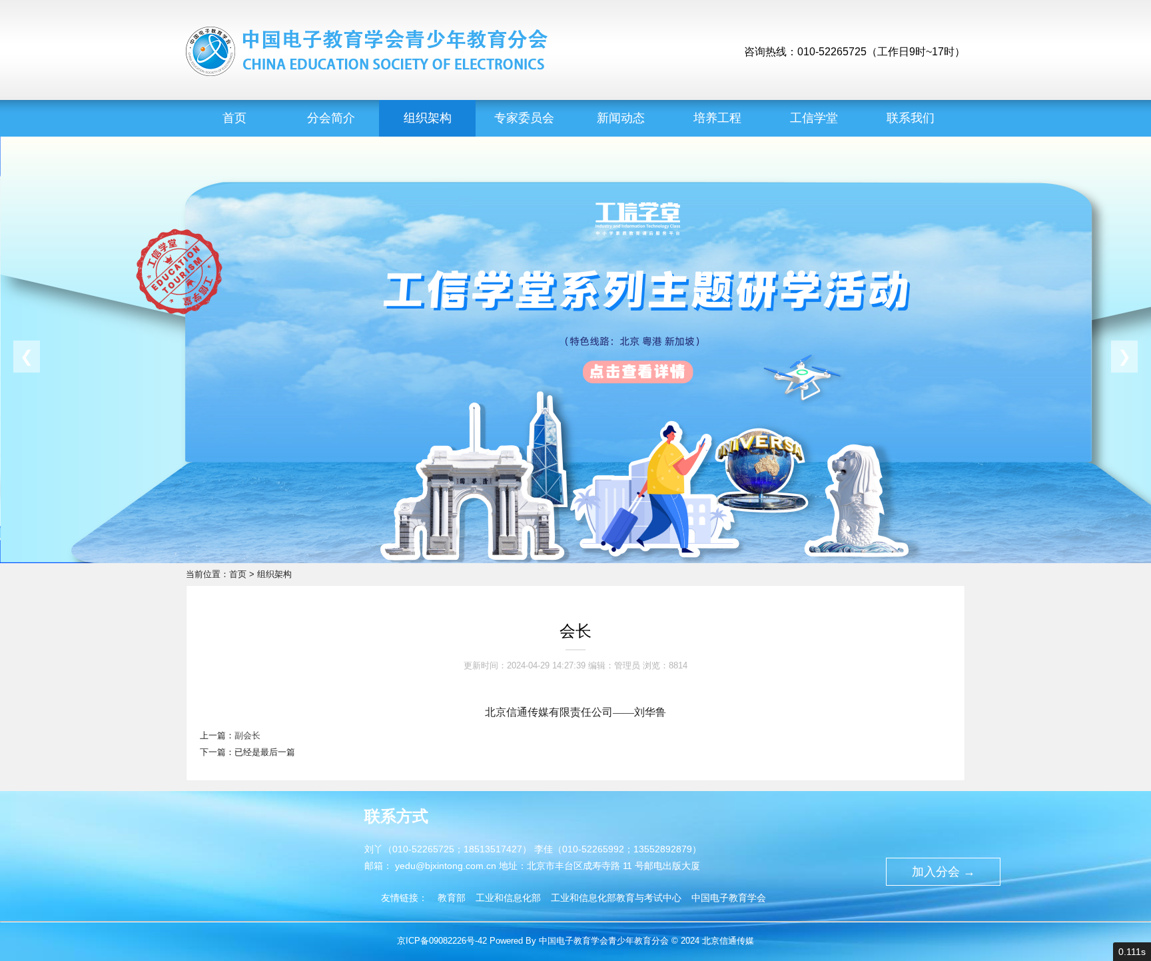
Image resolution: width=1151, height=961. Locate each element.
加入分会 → (943, 871)
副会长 (247, 735)
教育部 (452, 897)
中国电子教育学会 (728, 897)
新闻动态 (621, 118)
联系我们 (911, 118)
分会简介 (331, 118)
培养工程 (717, 118)
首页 (234, 118)
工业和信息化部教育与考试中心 (616, 897)
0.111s (1132, 951)
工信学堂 (814, 118)
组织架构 (428, 118)
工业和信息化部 (508, 897)
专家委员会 (524, 118)
